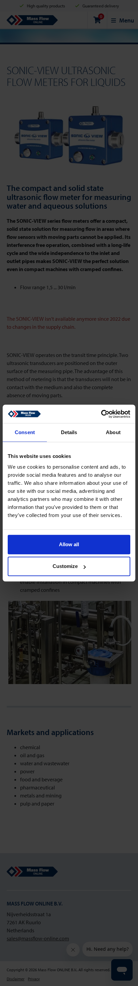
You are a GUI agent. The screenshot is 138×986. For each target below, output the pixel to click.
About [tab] (113, 432)
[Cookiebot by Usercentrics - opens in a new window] (101, 414)
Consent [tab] (25, 432)
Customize (65, 566)
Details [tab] (69, 432)
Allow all (69, 544)
